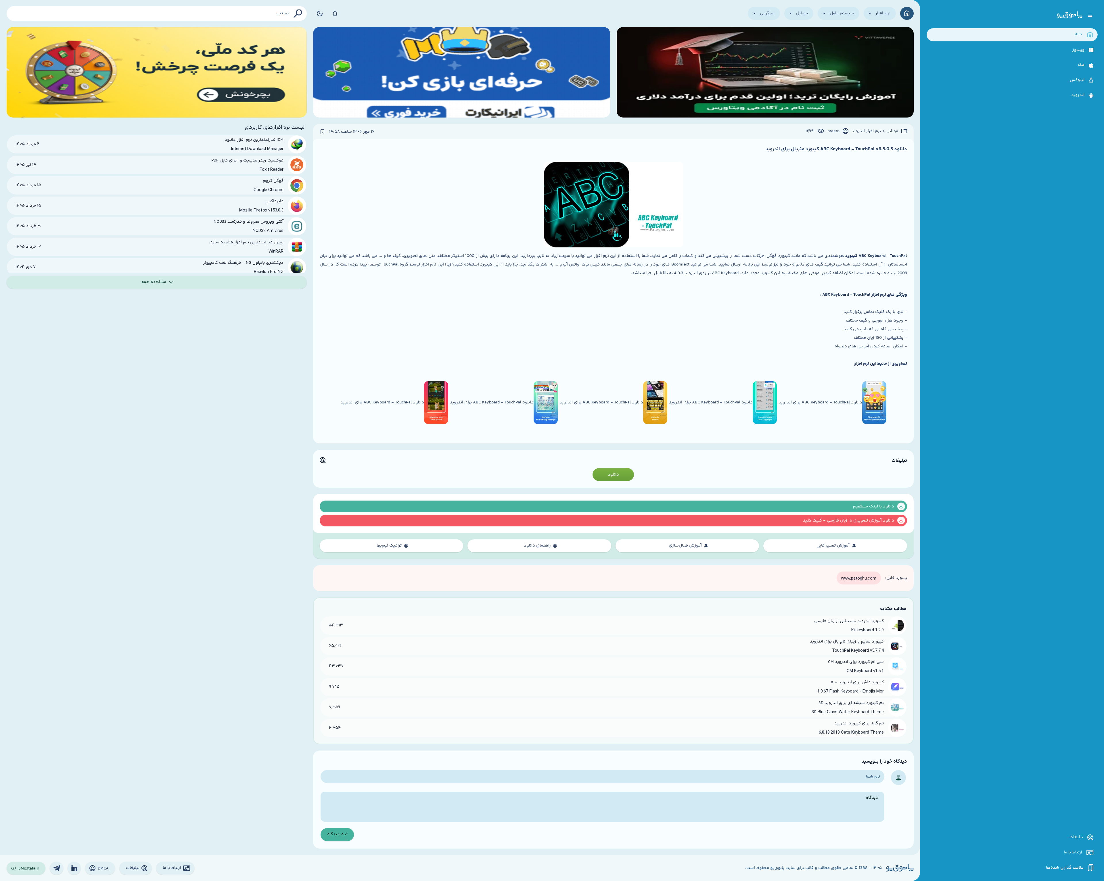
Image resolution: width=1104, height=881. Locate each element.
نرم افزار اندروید (866, 131)
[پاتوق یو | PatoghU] (1069, 15)
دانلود (613, 474)
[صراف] (157, 72)
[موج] (765, 72)
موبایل (892, 131)
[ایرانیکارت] (461, 72)
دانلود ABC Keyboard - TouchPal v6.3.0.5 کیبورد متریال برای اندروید (836, 149)
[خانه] (907, 13)
